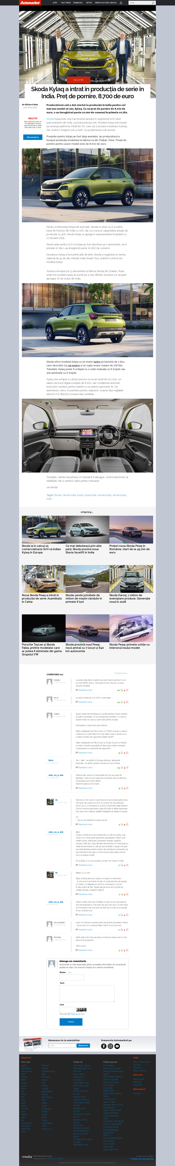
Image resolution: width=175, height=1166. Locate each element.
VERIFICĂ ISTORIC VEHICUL (106, 3)
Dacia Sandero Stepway (113, 1077)
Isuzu (23, 1111)
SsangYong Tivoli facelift (113, 1121)
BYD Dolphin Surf (80, 1131)
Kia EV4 (76, 1094)
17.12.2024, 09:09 (53, 778)
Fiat (22, 1097)
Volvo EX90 (78, 1125)
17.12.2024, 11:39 (62, 802)
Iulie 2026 (137, 1082)
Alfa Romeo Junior (81, 1145)
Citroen (24, 1083)
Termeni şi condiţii (55, 1158)
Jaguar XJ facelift (110, 1079)
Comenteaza (122, 673)
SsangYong (46, 1109)
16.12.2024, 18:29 (61, 716)
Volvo (44, 1126)
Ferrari (24, 1094)
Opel (44, 1083)
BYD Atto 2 (78, 1080)
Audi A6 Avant (79, 1097)
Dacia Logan (108, 1147)
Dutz (51, 760)
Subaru (45, 1111)
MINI (44, 1074)
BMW (23, 1080)
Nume (63, 972)
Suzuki (44, 1114)
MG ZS (76, 1117)
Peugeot (45, 1086)
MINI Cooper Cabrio (81, 1102)
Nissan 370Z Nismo (111, 1068)
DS (22, 1091)
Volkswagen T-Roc (81, 1083)
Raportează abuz (85, 690)
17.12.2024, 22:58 (61, 925)
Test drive (137, 1068)
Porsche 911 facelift (81, 1128)
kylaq (80, 495)
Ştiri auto (137, 1065)
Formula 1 (137, 1093)
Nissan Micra (108, 1091)
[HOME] (30, 2)
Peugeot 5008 (79, 1108)
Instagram (110, 1046)
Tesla (44, 1117)
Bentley (24, 1077)
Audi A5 (76, 1105)
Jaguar (24, 1114)
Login (121, 2)
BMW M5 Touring (80, 1091)
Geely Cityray (79, 1074)
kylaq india (90, 495)
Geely (23, 1103)
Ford (23, 1100)
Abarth (24, 1065)
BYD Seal (77, 1071)
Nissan (45, 1080)
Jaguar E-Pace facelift (112, 1110)
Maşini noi (26, 1058)
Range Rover (47, 1091)
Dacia (23, 1088)
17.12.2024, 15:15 (53, 904)
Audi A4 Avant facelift (112, 1124)
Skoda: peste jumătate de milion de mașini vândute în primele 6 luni (84, 598)
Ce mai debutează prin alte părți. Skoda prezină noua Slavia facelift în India (84, 549)
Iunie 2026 (137, 1085)
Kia (22, 1120)
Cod (62, 1005)
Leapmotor (25, 1129)
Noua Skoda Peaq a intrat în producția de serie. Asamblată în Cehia (42, 598)
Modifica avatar (52, 963)
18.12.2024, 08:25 (61, 940)
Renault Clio (78, 1077)
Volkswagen (47, 1123)
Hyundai (24, 1109)
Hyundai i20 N (109, 1099)
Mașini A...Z (47, 1129)
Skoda (50, 118)
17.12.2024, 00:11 (53, 763)
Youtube (117, 1046)
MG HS (76, 1111)
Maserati (45, 1065)
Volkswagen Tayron (81, 1114)
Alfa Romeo (26, 1068)
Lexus (23, 1132)
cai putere (74, 365)
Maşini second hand (141, 1062)
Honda (24, 1106)
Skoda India (69, 495)
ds (56, 800)
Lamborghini (26, 1123)
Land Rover (26, 1126)
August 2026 (138, 1079)
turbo (97, 361)
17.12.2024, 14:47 (62, 875)
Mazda (44, 1068)
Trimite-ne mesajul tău (142, 1159)
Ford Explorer (109, 1065)
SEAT (44, 1100)
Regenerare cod (77, 1014)
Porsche (45, 1088)
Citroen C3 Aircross (81, 1100)
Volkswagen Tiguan (81, 1065)
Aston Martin (26, 1071)
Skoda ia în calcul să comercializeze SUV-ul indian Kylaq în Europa (41, 549)
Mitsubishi (46, 1077)
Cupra (23, 1086)
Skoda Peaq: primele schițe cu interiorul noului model (129, 646)
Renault (45, 1094)
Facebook (104, 1046)
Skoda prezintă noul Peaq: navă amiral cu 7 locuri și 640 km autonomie (85, 648)
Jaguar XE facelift (110, 1113)
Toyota (44, 1120)
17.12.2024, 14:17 (53, 834)
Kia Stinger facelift (110, 1127)
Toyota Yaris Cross (111, 1082)
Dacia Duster (108, 1141)
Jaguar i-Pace (109, 1102)
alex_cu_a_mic (56, 775)
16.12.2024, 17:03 (61, 682)
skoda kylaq (104, 495)
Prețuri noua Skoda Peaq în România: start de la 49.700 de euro (129, 549)
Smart (44, 1106)
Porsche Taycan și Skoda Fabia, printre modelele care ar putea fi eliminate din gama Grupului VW (42, 649)
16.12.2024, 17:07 (61, 700)
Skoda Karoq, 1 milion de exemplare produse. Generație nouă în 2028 (129, 598)
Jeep (23, 1117)
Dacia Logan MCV (110, 1149)
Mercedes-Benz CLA (82, 1068)
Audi (23, 1074)
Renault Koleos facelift (112, 1138)
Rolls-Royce (47, 1097)
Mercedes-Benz (48, 1071)
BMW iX (106, 1135)
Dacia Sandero (109, 1144)
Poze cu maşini (139, 1071)
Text (62, 983)
